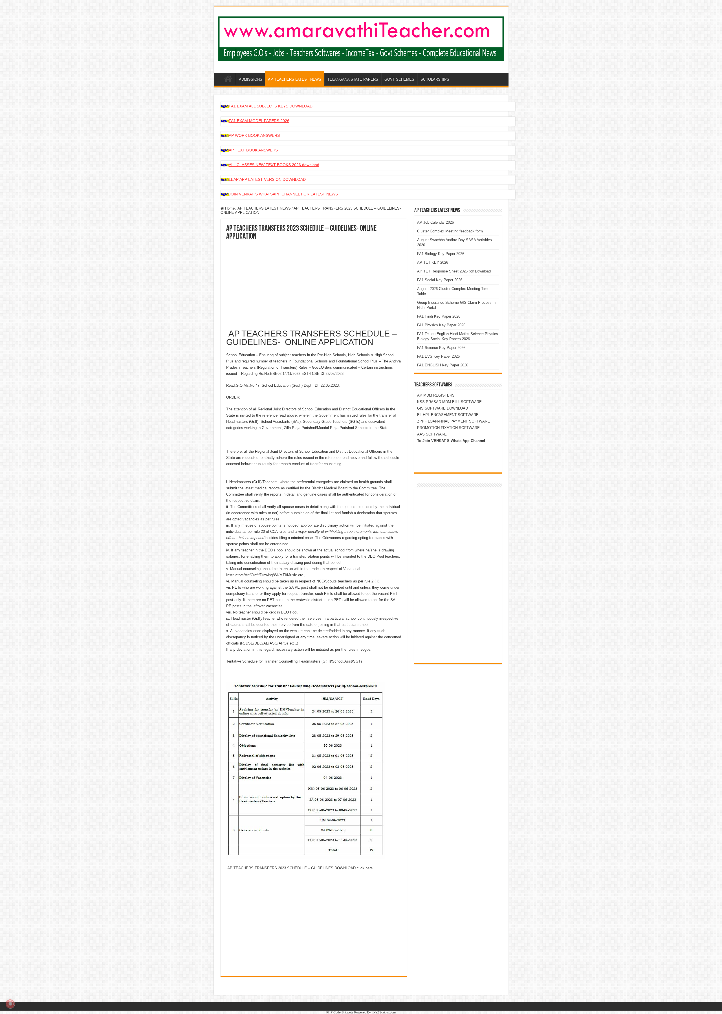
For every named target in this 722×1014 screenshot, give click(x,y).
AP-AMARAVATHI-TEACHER (228, 79)
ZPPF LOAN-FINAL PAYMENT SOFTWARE (453, 421)
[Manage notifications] (10, 1003)
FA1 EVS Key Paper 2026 (438, 356)
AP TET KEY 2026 (432, 262)
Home (229, 208)
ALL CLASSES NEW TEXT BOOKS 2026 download (274, 164)
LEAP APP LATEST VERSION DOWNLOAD (267, 179)
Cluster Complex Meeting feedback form (450, 231)
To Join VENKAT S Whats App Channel (451, 441)
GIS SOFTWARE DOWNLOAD (442, 408)
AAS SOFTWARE (432, 434)
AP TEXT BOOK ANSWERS (253, 150)
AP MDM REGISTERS (436, 395)
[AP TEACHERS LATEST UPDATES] (361, 37)
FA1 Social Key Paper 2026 (439, 280)
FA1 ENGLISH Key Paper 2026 (442, 365)
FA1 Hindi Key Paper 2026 (438, 316)
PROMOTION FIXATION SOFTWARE (448, 428)
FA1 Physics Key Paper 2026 (441, 325)
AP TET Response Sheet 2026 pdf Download (454, 271)
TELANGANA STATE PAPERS (352, 79)
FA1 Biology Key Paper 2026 (440, 254)
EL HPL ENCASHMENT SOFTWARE (448, 415)
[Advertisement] (313, 282)
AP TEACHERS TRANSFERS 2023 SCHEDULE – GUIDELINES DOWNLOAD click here (299, 868)
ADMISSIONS (250, 79)
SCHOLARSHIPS (435, 79)
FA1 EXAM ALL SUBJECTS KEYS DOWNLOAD (270, 106)
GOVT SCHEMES (399, 79)
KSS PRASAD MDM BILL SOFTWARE (449, 402)
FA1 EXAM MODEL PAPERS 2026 (259, 120)
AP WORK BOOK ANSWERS (254, 135)
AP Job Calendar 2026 (435, 222)
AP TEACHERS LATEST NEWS (294, 79)
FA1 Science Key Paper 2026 (441, 348)
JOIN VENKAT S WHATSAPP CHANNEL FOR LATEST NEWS (283, 194)
